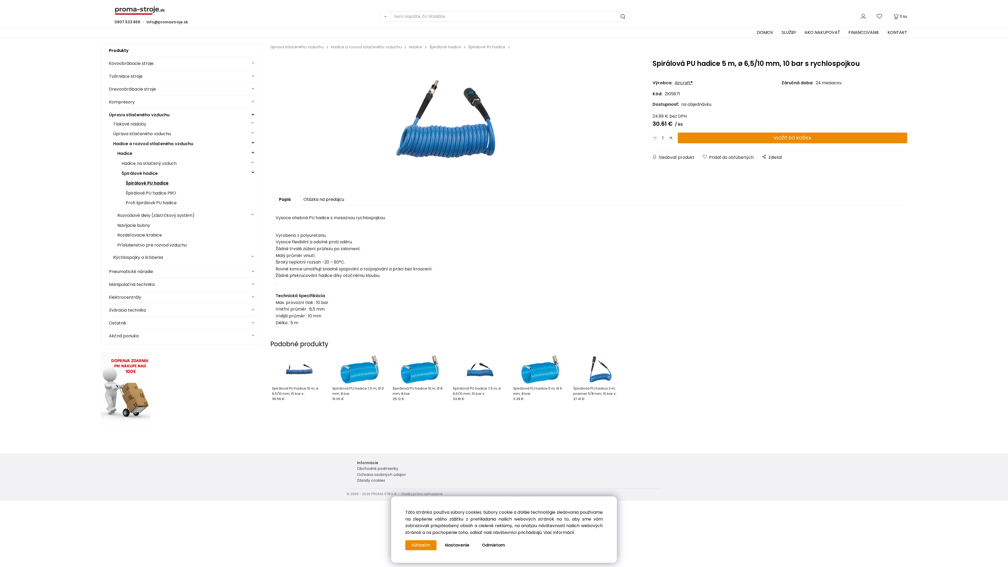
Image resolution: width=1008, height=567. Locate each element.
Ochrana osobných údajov (381, 474)
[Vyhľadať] (384, 16)
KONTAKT (897, 32)
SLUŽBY (789, 32)
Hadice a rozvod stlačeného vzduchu (153, 144)
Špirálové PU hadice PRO (151, 193)
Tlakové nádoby (129, 124)
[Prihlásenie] (863, 16)
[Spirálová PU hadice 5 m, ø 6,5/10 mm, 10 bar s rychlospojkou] (445, 119)
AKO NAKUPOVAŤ (822, 32)
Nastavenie (457, 545)
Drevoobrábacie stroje (132, 89)
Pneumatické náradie (131, 272)
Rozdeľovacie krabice (139, 235)
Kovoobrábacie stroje (131, 63)
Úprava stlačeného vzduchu (139, 115)
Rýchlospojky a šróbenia (138, 257)
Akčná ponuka (124, 336)
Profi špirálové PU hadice (151, 203)
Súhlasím (421, 545)
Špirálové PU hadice (147, 183)
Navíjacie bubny (133, 225)
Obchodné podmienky (377, 468)
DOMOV (765, 32)
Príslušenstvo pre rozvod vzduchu (152, 245)
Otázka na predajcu (323, 199)
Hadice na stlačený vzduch (149, 163)
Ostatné (117, 323)
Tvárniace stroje (126, 76)
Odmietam (493, 545)
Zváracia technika (127, 310)
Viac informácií (558, 532)
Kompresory (122, 102)
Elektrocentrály (125, 297)
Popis (285, 199)
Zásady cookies (371, 480)
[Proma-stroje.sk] (504, 10)
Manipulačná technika (132, 284)
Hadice (124, 153)
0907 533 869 (127, 22)
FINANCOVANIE (863, 32)
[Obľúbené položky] (880, 16)
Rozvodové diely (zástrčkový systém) (156, 215)
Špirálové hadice (140, 173)
